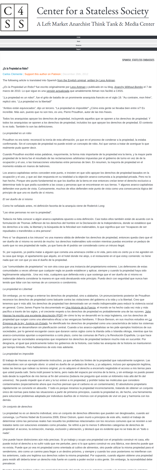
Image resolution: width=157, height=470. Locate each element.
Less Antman (78, 86)
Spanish (126, 60)
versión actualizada (57, 90)
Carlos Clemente (12, 74)
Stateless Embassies (143, 60)
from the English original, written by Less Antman (86, 80)
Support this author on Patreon (43, 74)
